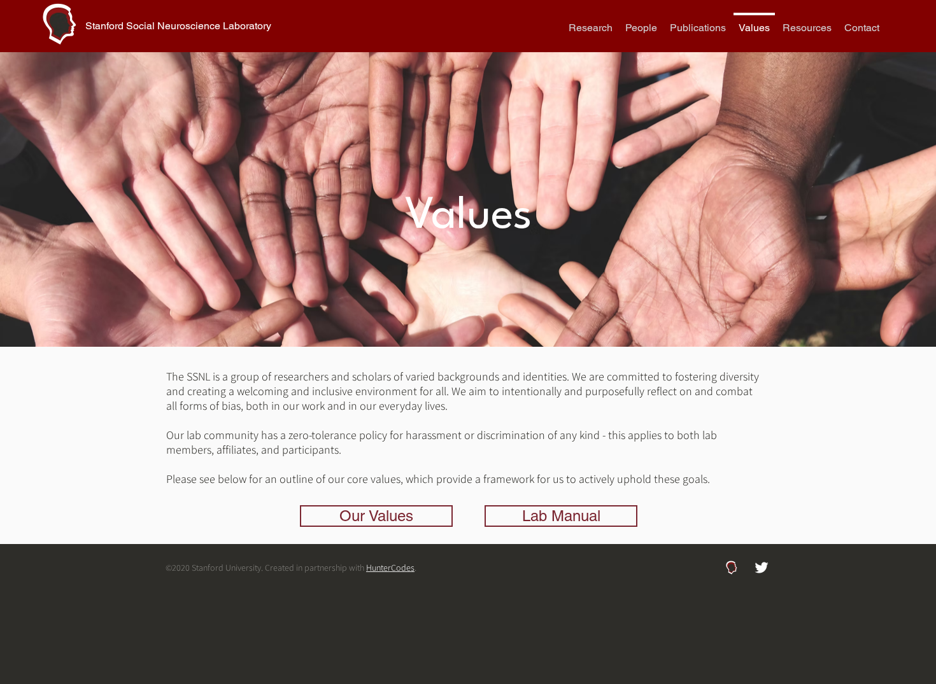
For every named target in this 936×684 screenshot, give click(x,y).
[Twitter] (761, 567)
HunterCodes (390, 567)
